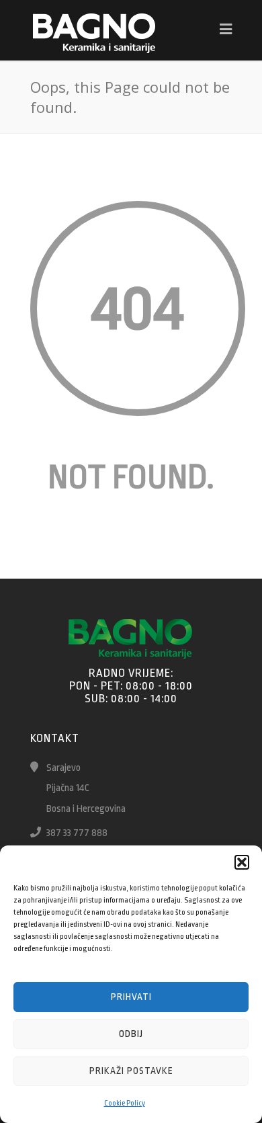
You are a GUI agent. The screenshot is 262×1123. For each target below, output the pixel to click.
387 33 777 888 (76, 833)
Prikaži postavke (131, 1070)
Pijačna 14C (67, 788)
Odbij (131, 1033)
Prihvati (131, 996)
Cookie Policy (124, 1103)
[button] (242, 862)
